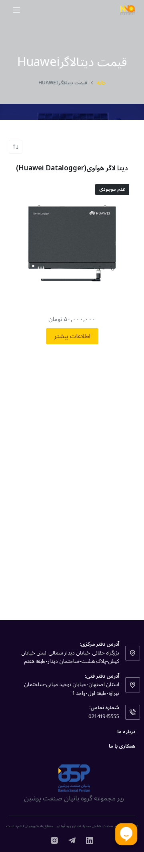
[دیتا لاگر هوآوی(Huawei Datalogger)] (72, 241)
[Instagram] (54, 840)
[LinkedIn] (89, 840)
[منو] (16, 10)
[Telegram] (72, 840)
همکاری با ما (122, 746)
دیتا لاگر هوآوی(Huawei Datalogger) (72, 168)
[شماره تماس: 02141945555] (132, 712)
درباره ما (126, 732)
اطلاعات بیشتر (72, 336)
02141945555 (103, 716)
